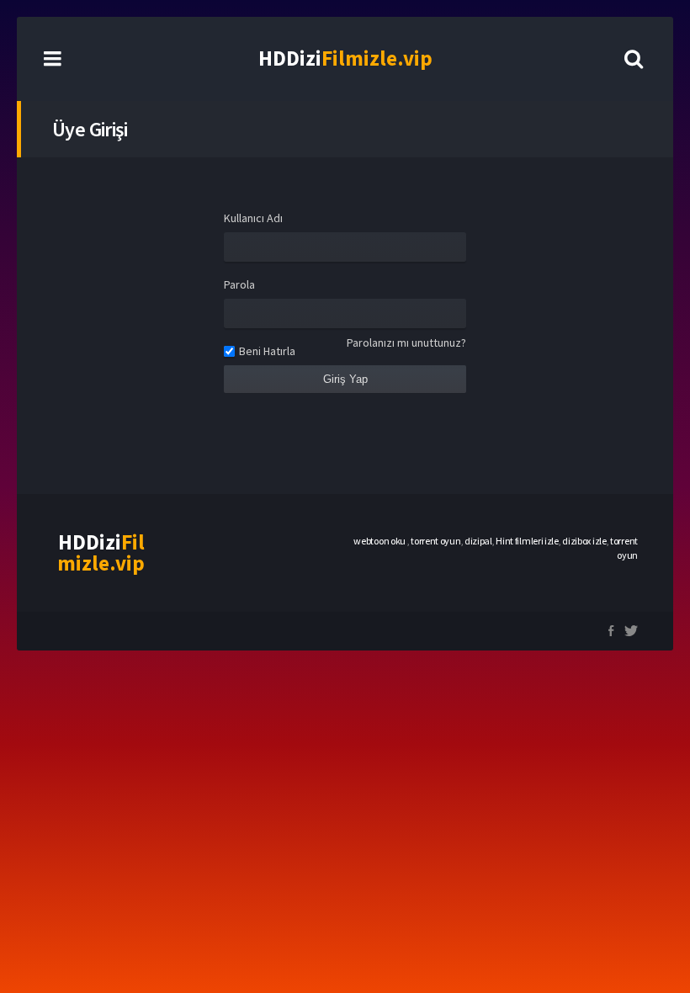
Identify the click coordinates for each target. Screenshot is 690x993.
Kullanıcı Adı (253, 218)
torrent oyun (435, 540)
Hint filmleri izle (527, 540)
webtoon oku (379, 540)
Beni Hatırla (267, 350)
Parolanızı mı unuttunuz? (406, 342)
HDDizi (345, 58)
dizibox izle (584, 540)
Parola (239, 284)
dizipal (478, 540)
